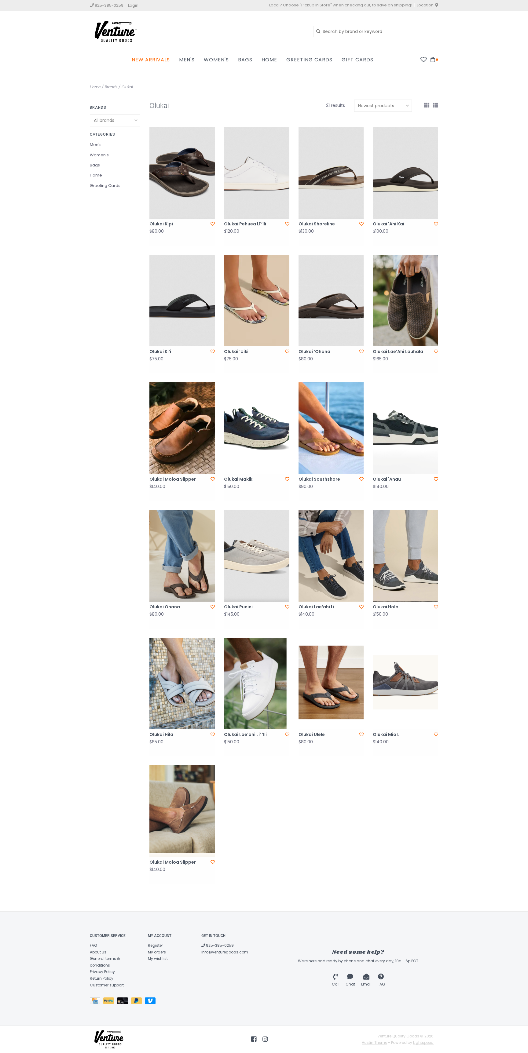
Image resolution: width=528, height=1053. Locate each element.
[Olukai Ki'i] (182, 300)
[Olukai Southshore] (331, 428)
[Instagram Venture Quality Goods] (265, 1039)
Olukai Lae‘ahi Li (316, 607)
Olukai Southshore (319, 479)
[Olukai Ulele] (331, 683)
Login (133, 5)
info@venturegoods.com (224, 952)
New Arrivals (151, 59)
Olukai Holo (385, 607)
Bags (245, 59)
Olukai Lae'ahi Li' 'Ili (245, 734)
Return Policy (101, 978)
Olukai (127, 86)
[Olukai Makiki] (256, 428)
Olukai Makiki (239, 479)
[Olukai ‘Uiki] (256, 300)
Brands (111, 86)
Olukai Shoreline (317, 224)
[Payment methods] (96, 1001)
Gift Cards (357, 59)
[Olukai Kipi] (182, 173)
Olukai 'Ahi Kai (388, 224)
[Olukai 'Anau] (405, 428)
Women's (216, 59)
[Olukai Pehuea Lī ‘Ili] (256, 173)
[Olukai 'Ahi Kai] (405, 173)
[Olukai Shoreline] (331, 173)
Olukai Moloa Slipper (172, 479)
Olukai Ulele (312, 734)
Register (155, 945)
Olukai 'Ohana (314, 351)
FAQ (93, 945)
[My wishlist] (423, 59)
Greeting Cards (309, 59)
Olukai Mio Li (387, 734)
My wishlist (158, 958)
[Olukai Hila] (182, 683)
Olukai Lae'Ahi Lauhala (398, 351)
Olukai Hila (161, 734)
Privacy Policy (102, 971)
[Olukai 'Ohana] (331, 300)
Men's (187, 59)
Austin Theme (374, 1042)
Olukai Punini (238, 607)
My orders (157, 952)
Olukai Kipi (161, 224)
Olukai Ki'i (160, 351)
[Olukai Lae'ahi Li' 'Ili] (256, 683)
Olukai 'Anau (387, 479)
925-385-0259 (219, 945)
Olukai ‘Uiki (236, 351)
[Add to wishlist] (213, 224)
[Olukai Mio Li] (405, 683)
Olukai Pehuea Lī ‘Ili (245, 224)
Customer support (107, 985)
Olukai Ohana (164, 607)
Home (269, 59)
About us (98, 952)
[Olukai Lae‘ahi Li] (331, 556)
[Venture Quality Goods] (197, 31)
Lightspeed (423, 1042)
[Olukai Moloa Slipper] (182, 428)
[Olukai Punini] (256, 556)
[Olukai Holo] (405, 556)
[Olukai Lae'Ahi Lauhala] (405, 300)
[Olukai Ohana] (182, 556)
